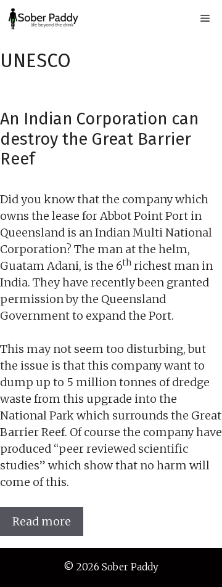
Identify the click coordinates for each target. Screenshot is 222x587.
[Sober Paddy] (43, 18)
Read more (41, 521)
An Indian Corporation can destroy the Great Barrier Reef (99, 139)
